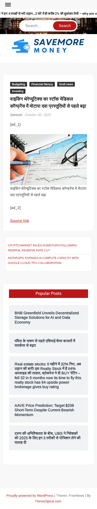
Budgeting (18, 84)
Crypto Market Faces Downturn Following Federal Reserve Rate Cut (42, 248)
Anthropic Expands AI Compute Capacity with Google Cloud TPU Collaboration (43, 260)
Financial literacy (42, 84)
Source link (19, 221)
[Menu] (7, 4)
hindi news (66, 84)
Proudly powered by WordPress (29, 495)
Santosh (16, 115)
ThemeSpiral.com (48, 501)
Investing (18, 91)
